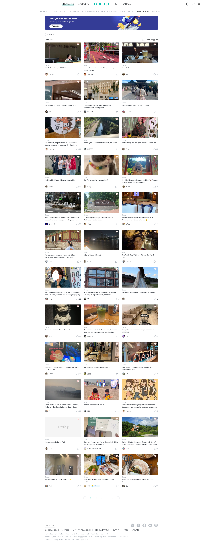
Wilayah (49, 34)
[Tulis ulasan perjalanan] (101, 23)
